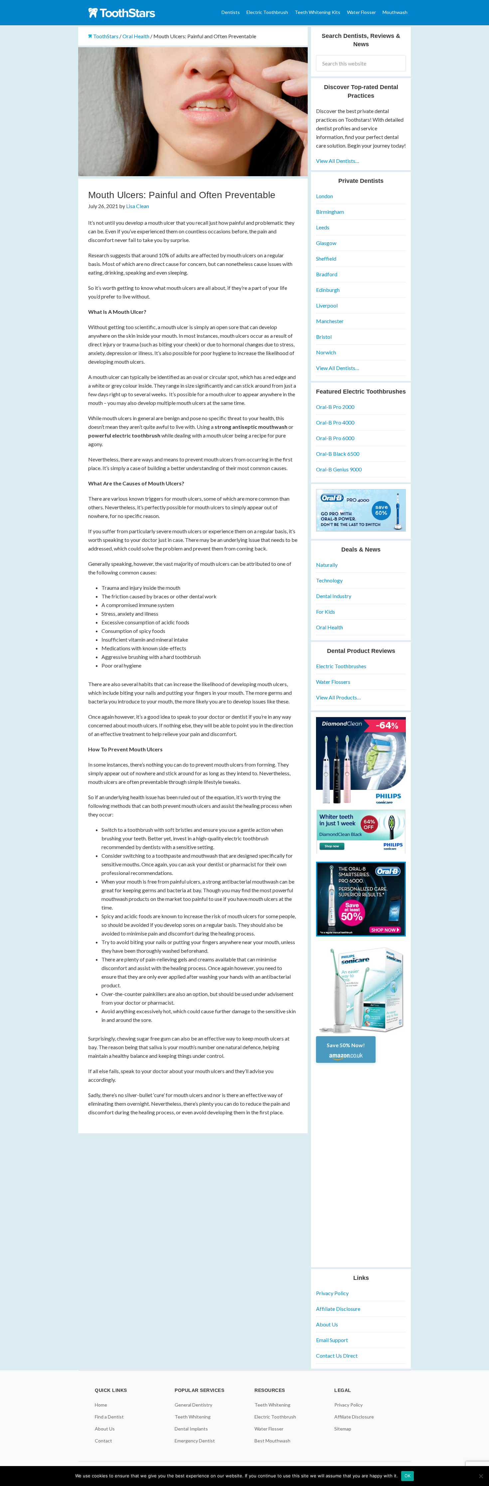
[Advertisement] (361, 1162)
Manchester (330, 321)
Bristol (324, 336)
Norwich (326, 352)
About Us (327, 1324)
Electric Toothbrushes (341, 666)
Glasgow (326, 243)
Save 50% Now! (346, 1045)
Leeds (322, 227)
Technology (329, 580)
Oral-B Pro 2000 (335, 407)
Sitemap (342, 1428)
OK (408, 1475)
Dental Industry (333, 596)
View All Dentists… (337, 161)
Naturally (327, 564)
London (324, 196)
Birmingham (330, 211)
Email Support (332, 1340)
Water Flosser (268, 1428)
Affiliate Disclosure (338, 1308)
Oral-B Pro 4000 (335, 422)
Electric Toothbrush (275, 1417)
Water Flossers (333, 682)
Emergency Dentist (195, 1440)
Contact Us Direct (337, 1355)
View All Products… (338, 697)
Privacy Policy (332, 1293)
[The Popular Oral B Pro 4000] (361, 529)
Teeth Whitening (193, 1417)
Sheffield (326, 258)
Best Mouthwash (272, 1440)
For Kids (325, 611)
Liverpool (327, 305)
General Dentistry (193, 1405)
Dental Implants (191, 1428)
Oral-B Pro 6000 (335, 438)
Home (101, 1405)
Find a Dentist (109, 1417)
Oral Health (329, 627)
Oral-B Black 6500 (337, 453)
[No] (480, 1476)
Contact (103, 1440)
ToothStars (128, 12)
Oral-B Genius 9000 (339, 469)
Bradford (326, 274)
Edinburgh (328, 290)
